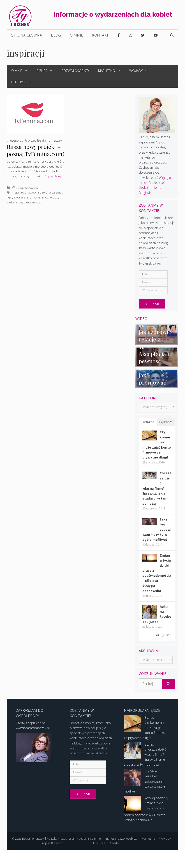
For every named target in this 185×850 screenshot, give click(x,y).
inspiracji (18, 192)
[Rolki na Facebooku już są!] (149, 618)
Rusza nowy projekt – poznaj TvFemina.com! (35, 150)
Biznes (42, 71)
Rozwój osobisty (75, 71)
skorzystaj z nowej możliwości (36, 197)
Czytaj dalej (52, 176)
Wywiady (136, 71)
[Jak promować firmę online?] (156, 385)
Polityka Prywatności (60, 838)
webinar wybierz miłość (24, 202)
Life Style (18, 82)
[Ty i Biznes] (20, 15)
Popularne (148, 422)
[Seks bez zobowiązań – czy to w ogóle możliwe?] (149, 523)
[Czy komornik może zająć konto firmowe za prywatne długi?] (149, 439)
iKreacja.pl (57, 843)
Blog (56, 35)
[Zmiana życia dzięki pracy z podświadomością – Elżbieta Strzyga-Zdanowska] (149, 560)
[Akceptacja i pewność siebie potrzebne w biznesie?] (156, 364)
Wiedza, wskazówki (26, 187)
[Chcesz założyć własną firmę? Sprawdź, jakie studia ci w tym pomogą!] (149, 478)
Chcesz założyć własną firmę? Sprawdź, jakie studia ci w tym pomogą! (156, 488)
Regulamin (84, 838)
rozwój (32, 192)
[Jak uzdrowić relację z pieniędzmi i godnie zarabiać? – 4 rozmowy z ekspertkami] (156, 342)
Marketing (106, 71)
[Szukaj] (168, 683)
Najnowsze (165, 422)
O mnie (76, 35)
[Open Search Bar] (172, 35)
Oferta (114, 843)
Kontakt (100, 35)
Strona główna (26, 35)
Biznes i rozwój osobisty (121, 838)
